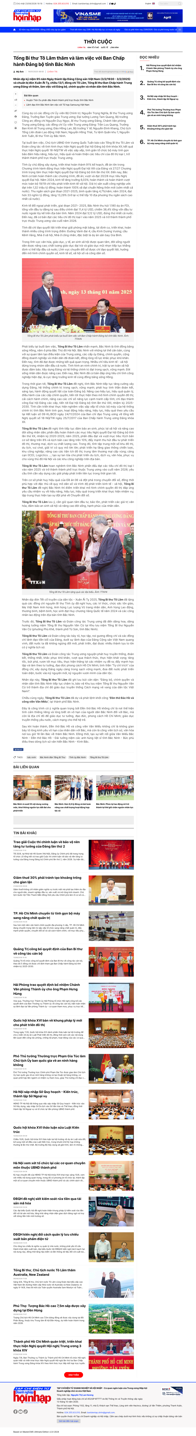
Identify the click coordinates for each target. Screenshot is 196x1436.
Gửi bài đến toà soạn (68, 1421)
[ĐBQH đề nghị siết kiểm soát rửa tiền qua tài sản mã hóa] (111, 1211)
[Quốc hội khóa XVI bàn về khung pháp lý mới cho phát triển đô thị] (111, 1033)
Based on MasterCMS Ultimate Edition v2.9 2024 (36, 1432)
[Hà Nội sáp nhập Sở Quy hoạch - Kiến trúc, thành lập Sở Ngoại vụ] (111, 1104)
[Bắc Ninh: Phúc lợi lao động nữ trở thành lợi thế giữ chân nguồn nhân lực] (115, 787)
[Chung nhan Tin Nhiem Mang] (172, 1391)
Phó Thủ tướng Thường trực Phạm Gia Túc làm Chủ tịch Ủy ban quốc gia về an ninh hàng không (49, 1060)
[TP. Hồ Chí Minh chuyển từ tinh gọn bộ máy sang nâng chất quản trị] (111, 926)
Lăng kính (114, 47)
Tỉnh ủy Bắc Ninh (77, 757)
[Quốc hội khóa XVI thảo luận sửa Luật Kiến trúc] (111, 1140)
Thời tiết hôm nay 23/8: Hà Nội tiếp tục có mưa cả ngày (39, 29)
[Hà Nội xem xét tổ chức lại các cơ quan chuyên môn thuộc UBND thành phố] (111, 1176)
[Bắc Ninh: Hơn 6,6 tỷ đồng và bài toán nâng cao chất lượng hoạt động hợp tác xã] (73, 787)
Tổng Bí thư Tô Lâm (99, 757)
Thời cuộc (98, 42)
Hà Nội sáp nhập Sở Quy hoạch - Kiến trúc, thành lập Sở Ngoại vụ (162, 97)
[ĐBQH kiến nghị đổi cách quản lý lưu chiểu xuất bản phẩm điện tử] (111, 1247)
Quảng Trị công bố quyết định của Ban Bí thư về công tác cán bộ (163, 83)
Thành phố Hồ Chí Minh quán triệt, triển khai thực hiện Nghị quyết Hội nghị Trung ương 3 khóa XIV (47, 1346)
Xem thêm (73, 1375)
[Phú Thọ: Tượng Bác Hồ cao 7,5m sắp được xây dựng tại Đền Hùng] (111, 1319)
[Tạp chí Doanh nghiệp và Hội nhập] (110, 3)
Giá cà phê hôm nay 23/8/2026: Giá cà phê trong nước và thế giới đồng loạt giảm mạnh (108, 29)
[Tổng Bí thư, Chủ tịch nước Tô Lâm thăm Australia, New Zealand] (111, 1283)
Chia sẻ (19, 749)
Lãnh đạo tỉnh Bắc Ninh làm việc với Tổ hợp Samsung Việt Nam (57, 104)
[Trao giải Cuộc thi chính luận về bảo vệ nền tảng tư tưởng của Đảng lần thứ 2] (111, 855)
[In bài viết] (15, 128)
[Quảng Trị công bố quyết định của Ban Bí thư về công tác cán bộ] (111, 962)
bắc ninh (31, 757)
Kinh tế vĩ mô (93, 47)
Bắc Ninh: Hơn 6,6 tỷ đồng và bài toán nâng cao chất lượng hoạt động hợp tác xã (73, 807)
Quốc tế (104, 47)
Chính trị (81, 47)
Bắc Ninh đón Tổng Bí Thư (52, 757)
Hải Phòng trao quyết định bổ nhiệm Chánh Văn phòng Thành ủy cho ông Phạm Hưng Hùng (46, 989)
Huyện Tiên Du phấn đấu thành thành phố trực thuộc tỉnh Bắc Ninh (59, 100)
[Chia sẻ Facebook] (15, 116)
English (148, 3)
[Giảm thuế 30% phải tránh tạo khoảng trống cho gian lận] (111, 890)
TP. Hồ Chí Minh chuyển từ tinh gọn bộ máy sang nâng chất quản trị (164, 142)
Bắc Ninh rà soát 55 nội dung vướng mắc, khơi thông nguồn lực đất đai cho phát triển (32, 807)
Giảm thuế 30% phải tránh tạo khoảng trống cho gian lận (161, 127)
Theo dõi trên (109, 72)
